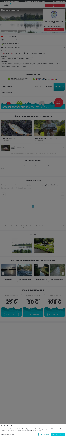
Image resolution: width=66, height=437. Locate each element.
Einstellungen (44, 434)
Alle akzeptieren (58, 434)
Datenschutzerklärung (7, 434)
